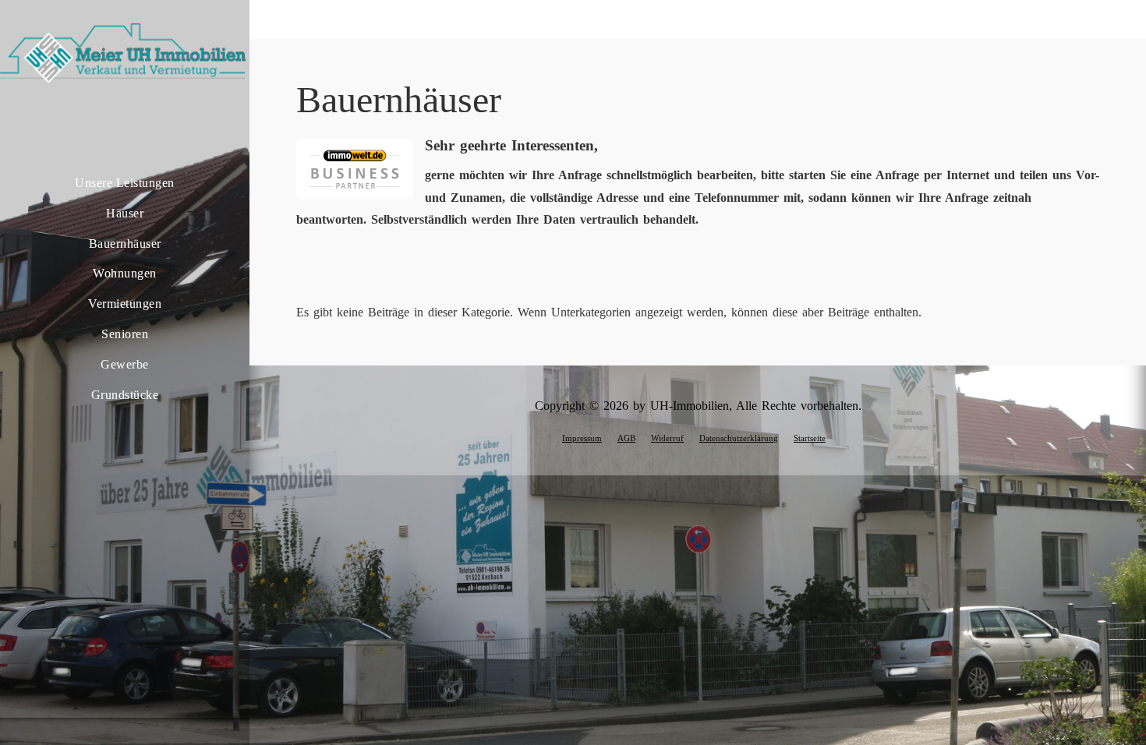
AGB (626, 438)
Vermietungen (124, 303)
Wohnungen (125, 273)
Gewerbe (125, 364)
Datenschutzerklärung (738, 438)
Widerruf (667, 438)
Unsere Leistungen (125, 182)
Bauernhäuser (125, 243)
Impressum (582, 438)
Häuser (124, 213)
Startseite (810, 438)
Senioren (124, 334)
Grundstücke (125, 394)
